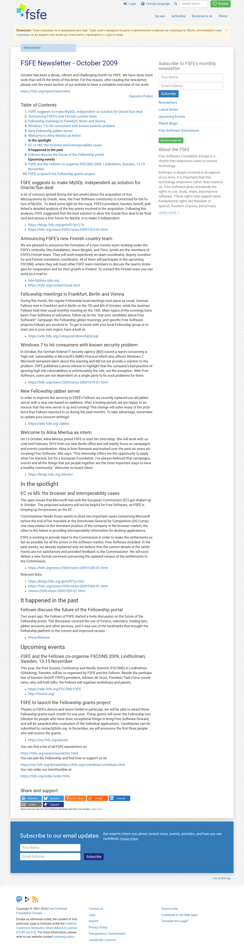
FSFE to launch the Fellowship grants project (61, 174)
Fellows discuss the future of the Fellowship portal (66, 155)
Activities (178, 16)
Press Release (39, 637)
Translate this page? (174, 921)
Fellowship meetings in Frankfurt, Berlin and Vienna (66, 121)
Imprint (93, 921)
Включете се (202, 16)
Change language (157, 4)
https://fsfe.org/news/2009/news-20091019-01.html (68, 382)
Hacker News (76, 798)
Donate (222, 4)
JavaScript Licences (102, 940)
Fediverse (32, 798)
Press (223, 16)
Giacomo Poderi (141, 96)
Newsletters (168, 102)
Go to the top (222, 878)
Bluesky (54, 798)
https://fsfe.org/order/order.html (45, 776)
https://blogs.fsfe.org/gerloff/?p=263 (56, 581)
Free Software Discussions (179, 130)
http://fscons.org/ (41, 694)
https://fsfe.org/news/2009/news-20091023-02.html (68, 230)
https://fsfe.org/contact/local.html (54, 285)
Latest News (168, 109)
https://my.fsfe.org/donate (48, 740)
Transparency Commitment (107, 933)
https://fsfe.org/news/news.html (45, 91)
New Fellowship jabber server (50, 131)
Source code (169, 909)
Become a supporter (171, 140)
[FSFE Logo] (31, 12)
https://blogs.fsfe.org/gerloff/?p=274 (56, 225)
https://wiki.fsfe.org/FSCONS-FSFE (54, 689)
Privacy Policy (98, 927)
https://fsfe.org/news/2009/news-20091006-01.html (68, 586)
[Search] (176, 4)
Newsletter (32, 48)
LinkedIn (120, 798)
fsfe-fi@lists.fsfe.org (43, 281)
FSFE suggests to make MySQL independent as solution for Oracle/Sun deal (85, 112)
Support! (54, 804)
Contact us (96, 909)
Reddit (98, 798)
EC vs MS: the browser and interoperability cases (65, 145)
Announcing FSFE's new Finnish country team (62, 116)
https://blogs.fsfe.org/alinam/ (50, 474)
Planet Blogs (168, 123)
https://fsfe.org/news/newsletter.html (49, 753)
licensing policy (64, 936)
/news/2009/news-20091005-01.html (56, 591)
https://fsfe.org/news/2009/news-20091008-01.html (68, 568)
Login (131, 4)
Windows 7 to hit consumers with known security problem (71, 126)
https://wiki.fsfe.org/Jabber (49, 424)
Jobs (92, 915)
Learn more (96, 809)
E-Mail (32, 804)
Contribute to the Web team (179, 915)
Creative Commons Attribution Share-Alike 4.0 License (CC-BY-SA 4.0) (46, 928)
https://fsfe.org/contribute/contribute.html (93, 765)
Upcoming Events (172, 117)
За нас (160, 16)
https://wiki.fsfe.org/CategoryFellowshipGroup (63, 336)
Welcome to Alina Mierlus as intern (54, 136)
